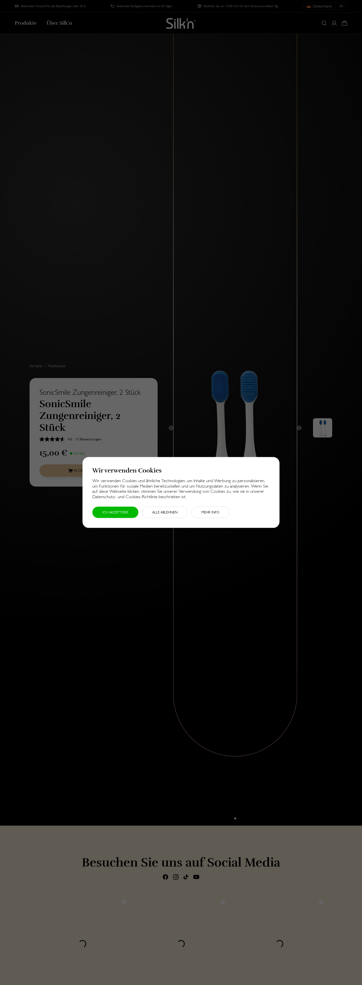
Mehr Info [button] (210, 512)
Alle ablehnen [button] (165, 512)
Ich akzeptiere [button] (115, 512)
